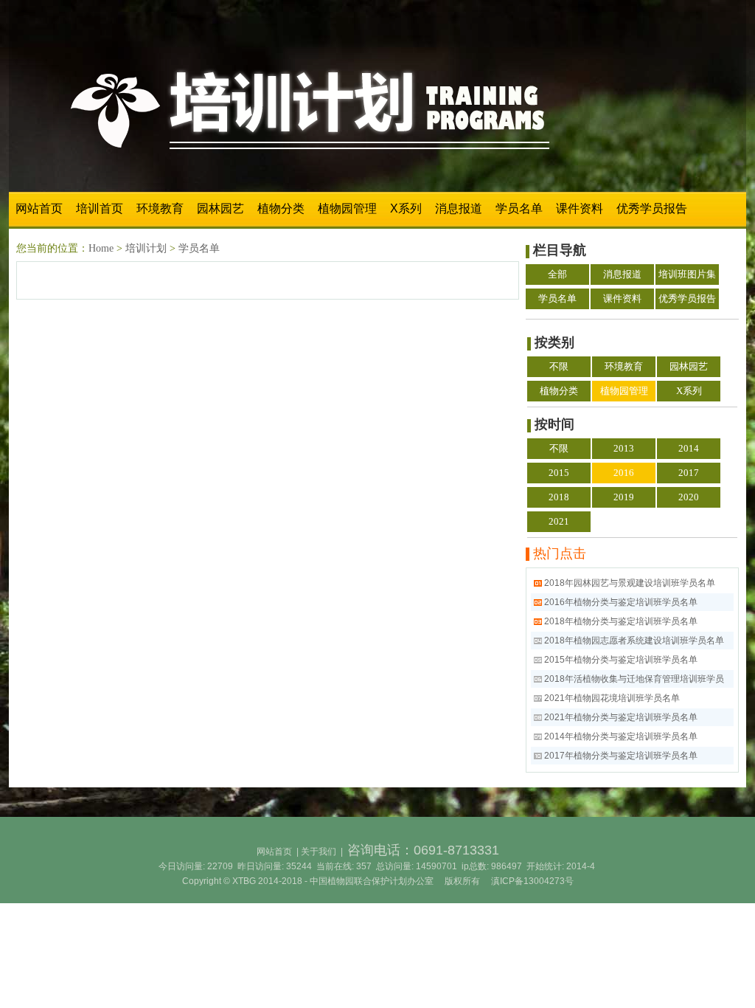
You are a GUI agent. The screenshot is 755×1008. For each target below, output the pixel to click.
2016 (623, 472)
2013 (623, 448)
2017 (688, 472)
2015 (559, 472)
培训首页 (99, 208)
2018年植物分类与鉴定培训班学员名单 (620, 621)
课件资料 (579, 208)
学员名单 (519, 208)
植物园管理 (347, 208)
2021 (559, 521)
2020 (688, 497)
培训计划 (146, 248)
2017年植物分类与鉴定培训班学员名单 (620, 755)
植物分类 (281, 208)
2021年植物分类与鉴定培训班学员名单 (620, 717)
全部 (557, 274)
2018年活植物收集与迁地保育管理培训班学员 (634, 679)
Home (101, 248)
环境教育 (160, 208)
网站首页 (39, 208)
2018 (559, 497)
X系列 (406, 208)
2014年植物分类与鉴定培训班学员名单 (620, 736)
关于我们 (318, 851)
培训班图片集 (687, 274)
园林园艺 (220, 208)
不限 (558, 366)
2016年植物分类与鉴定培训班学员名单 (620, 602)
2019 (623, 497)
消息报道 (458, 208)
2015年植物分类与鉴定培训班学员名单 (620, 660)
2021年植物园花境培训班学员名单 (612, 698)
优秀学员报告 (651, 208)
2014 (688, 448)
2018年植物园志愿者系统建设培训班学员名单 (634, 640)
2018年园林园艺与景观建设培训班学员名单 (629, 583)
